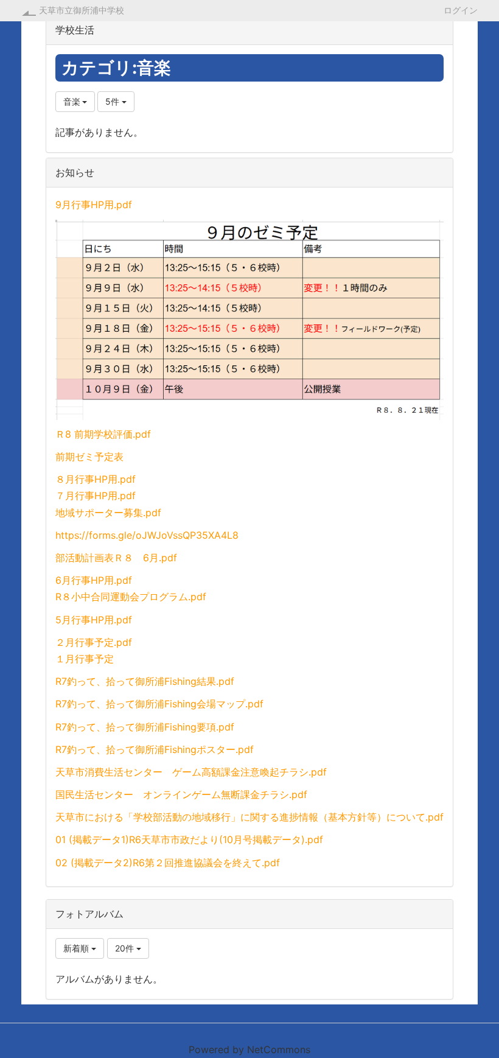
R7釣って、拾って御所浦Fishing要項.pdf (144, 727)
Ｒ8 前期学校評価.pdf (103, 434)
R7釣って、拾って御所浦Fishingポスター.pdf (154, 749)
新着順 (77, 948)
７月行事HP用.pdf (95, 495)
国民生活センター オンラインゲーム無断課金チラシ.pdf (181, 794)
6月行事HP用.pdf (93, 580)
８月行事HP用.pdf (95, 479)
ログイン (461, 10)
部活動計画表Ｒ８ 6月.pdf (116, 558)
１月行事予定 (84, 659)
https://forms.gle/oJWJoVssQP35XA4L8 (147, 535)
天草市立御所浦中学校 (81, 10)
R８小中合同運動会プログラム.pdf (130, 596)
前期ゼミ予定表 (89, 456)
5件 (113, 101)
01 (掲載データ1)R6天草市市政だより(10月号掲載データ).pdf (189, 839)
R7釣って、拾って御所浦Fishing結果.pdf (144, 681)
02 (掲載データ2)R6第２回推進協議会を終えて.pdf (167, 863)
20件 (125, 948)
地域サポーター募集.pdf (108, 512)
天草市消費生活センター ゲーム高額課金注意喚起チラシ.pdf (191, 772)
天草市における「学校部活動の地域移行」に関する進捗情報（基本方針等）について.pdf (249, 817)
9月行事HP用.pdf (93, 204)
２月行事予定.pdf (93, 642)
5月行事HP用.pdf (93, 620)
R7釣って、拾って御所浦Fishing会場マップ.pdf (159, 704)
